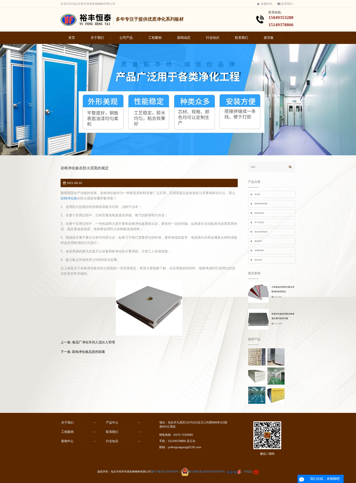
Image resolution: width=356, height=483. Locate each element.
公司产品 (126, 37)
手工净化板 (259, 222)
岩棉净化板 (69, 198)
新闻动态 (183, 37)
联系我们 (287, 3)
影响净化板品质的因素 (88, 351)
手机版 (248, 471)
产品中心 (112, 422)
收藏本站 (266, 3)
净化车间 (258, 260)
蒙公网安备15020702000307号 (207, 471)
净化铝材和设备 (260, 232)
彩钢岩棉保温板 (260, 204)
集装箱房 (258, 241)
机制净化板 (259, 213)
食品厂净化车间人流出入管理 (93, 342)
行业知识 (212, 37)
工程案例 (155, 37)
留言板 (269, 37)
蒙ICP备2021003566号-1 (166, 471)
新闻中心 (67, 441)
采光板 (257, 194)
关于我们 (97, 37)
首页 (71, 37)
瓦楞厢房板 (259, 250)
